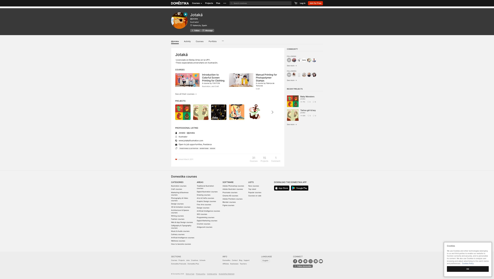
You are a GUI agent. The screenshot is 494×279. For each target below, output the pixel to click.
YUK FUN (216, 83)
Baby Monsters (307, 96)
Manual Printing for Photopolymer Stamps (266, 77)
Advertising (204, 148)
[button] (224, 3)
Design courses (177, 204)
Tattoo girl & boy (308, 110)
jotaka (302, 99)
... (223, 40)
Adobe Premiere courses (232, 199)
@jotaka (175, 41)
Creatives (194, 260)
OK (467, 269)
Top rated (252, 189)
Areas (200, 182)
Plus (218, 3)
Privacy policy (200, 274)
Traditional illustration (188, 148)
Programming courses (205, 217)
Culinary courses (177, 234)
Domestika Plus (193, 264)
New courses (253, 186)
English (265, 260)
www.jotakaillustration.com (191, 140)
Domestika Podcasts (178, 264)
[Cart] (296, 3)
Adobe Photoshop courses (233, 186)
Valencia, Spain (200, 25)
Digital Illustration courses (207, 192)
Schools (202, 260)
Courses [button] (196, 3)
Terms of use (190, 274)
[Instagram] (310, 261)
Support (246, 260)
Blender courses (229, 202)
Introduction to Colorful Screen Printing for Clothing (213, 77)
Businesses (234, 264)
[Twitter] (300, 261)
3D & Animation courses (180, 207)
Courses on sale (254, 196)
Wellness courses (178, 241)
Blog (240, 260)
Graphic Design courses (206, 201)
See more (292, 66)
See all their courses (185, 94)
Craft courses (176, 189)
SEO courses (202, 214)
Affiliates (226, 264)
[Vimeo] (316, 261)
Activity (187, 41)
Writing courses (177, 216)
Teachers (243, 264)
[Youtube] (321, 261)
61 (289, 60)
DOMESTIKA (180, 3)
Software (228, 182)
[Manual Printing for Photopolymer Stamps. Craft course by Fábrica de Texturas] (241, 80)
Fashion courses (177, 219)
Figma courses (228, 205)
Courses (200, 41)
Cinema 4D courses (230, 196)
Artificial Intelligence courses (182, 238)
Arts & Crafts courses (205, 198)
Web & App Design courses (182, 222)
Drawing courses (203, 195)
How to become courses (181, 244)
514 (289, 75)
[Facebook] (295, 261)
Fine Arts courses (204, 204)
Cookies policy (212, 274)
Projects (209, 3)
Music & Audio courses (180, 231)
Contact (235, 260)
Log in (302, 3)
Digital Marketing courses (207, 221)
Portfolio (213, 41)
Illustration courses (178, 186)
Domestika (226, 260)
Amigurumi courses (204, 227)
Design (212, 148)
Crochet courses (203, 224)
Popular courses (254, 192)
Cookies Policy (468, 263)
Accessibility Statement (226, 274)
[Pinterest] (305, 261)
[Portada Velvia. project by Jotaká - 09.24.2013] (218, 112)
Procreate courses (230, 192)
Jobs (188, 260)
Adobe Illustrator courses (233, 189)
